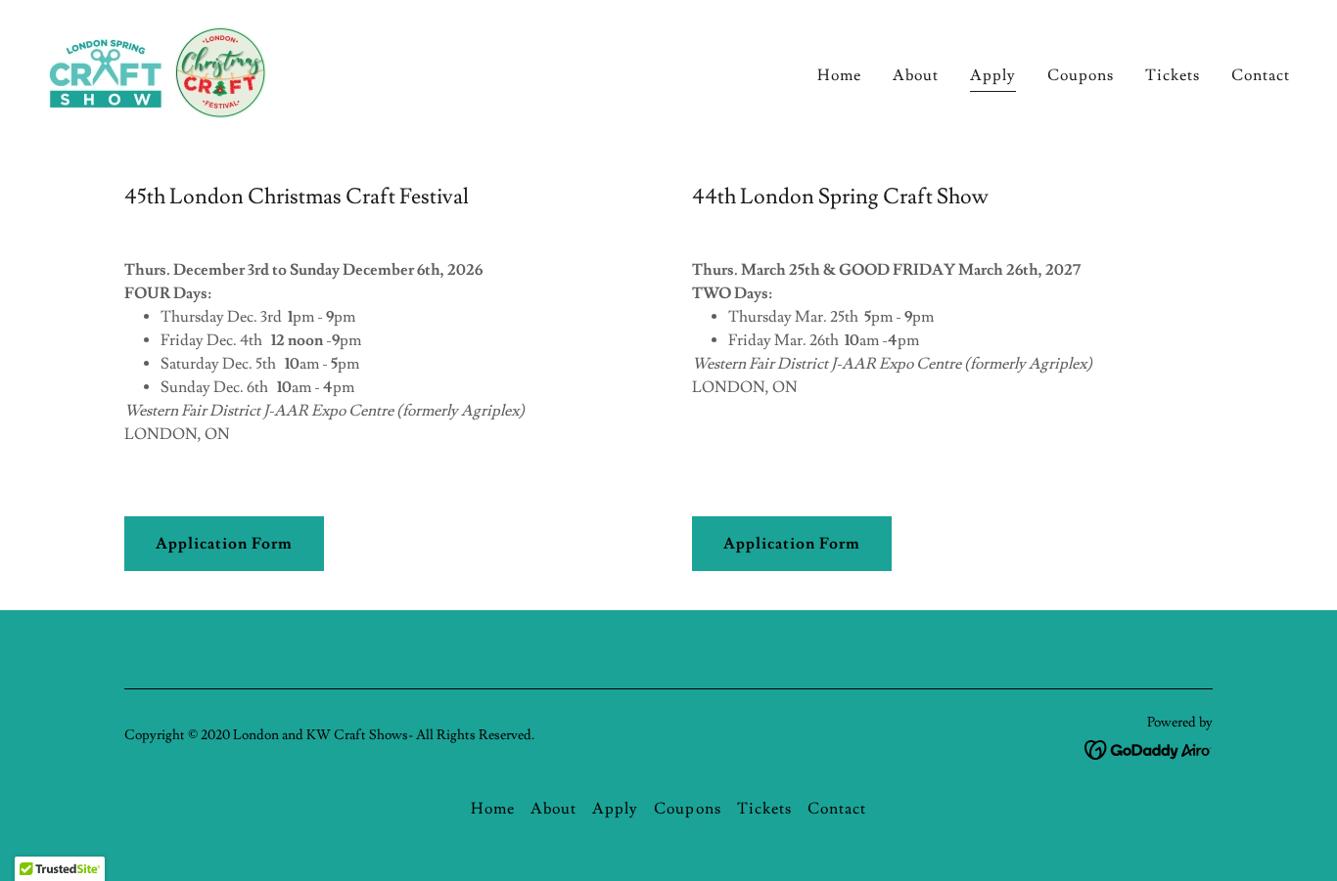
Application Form (224, 543)
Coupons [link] (1080, 75)
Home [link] (839, 75)
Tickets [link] (1172, 75)
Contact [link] (1260, 75)
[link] (159, 68)
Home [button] (493, 808)
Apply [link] (993, 75)
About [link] (916, 75)
